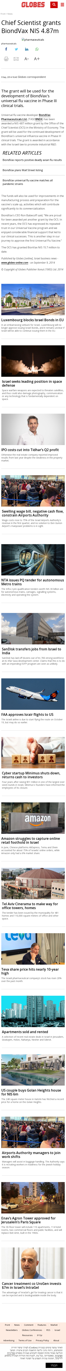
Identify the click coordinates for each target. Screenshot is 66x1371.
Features (42, 1324)
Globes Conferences (32, 1330)
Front (3, 13)
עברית (39, 1335)
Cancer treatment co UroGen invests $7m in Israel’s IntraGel (31, 1285)
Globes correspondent (32, 77)
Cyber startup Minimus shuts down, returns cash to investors (31, 775)
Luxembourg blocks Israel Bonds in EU (32, 320)
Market (54, 1324)
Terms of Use (25, 1340)
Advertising (8, 1340)
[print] (6, 59)
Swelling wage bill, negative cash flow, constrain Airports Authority (33, 513)
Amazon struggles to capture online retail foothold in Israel (30, 840)
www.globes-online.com (14, 262)
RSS (48, 1330)
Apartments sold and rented (25, 1032)
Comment (28, 1324)
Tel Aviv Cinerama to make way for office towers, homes (30, 906)
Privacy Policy (42, 1340)
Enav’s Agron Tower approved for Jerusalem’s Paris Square (28, 1220)
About (56, 1340)
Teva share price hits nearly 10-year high (30, 971)
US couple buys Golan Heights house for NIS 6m (31, 1092)
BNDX (38, 119)
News (10, 13)
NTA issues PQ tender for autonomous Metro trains (32, 582)
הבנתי (54, 1365)
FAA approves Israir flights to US (27, 714)
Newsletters (12, 1330)
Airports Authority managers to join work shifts (31, 1154)
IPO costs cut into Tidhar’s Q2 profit (30, 450)
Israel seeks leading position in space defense (32, 383)
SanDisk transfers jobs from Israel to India (31, 651)
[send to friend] (16, 59)
